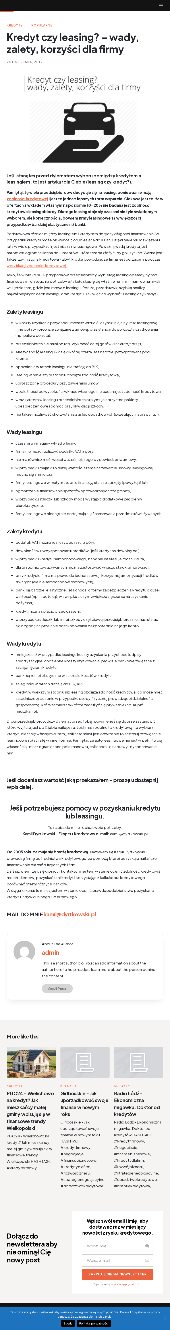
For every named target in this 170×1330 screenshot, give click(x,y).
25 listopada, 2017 (25, 62)
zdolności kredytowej (27, 198)
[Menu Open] (111, 5)
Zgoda (68, 1323)
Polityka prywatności (94, 1323)
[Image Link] (24, 951)
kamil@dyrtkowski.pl (70, 914)
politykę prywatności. (128, 1284)
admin (50, 952)
